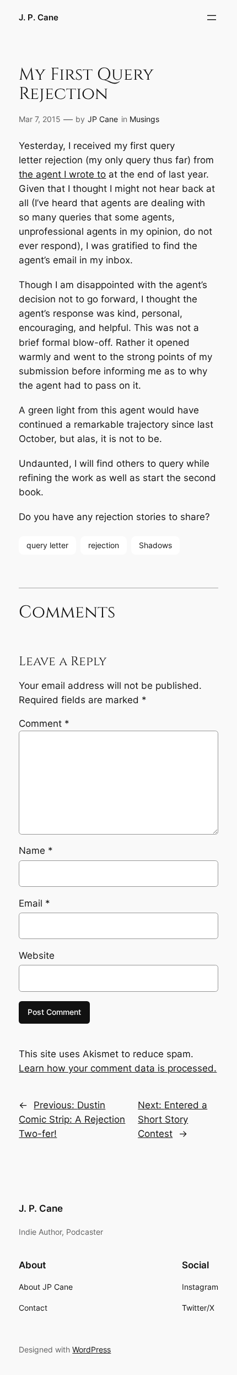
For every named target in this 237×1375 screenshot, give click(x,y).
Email (34, 903)
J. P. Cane (38, 18)
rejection (103, 545)
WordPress (91, 1349)
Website (37, 955)
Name (36, 850)
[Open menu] (211, 17)
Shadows (155, 545)
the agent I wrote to (62, 174)
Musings (144, 119)
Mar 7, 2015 (40, 119)
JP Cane (103, 119)
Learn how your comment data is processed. (118, 1068)
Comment (44, 723)
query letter (47, 545)
